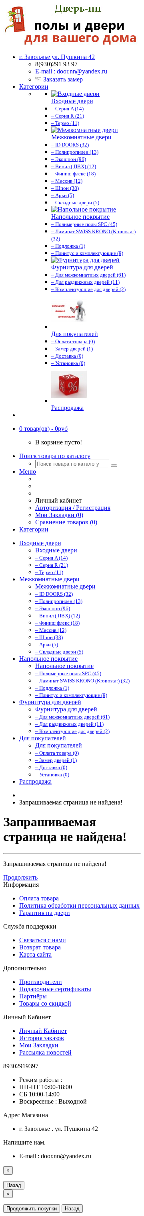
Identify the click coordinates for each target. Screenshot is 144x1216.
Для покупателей (42, 738)
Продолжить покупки (31, 1209)
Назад (13, 1185)
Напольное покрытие (48, 658)
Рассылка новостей (45, 1052)
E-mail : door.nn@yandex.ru (71, 71)
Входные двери (40, 543)
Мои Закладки (38, 1045)
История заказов (41, 1038)
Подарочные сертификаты (55, 989)
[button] (43, 428)
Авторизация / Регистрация (72, 507)
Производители (40, 981)
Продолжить (20, 877)
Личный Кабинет (43, 1030)
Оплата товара (39, 898)
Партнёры (33, 996)
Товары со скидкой (45, 1003)
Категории (33, 86)
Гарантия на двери (44, 912)
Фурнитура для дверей (50, 702)
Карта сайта (35, 954)
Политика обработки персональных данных (79, 905)
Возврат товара (40, 947)
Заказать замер (62, 79)
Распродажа (35, 781)
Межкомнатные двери (49, 579)
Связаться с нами (42, 940)
